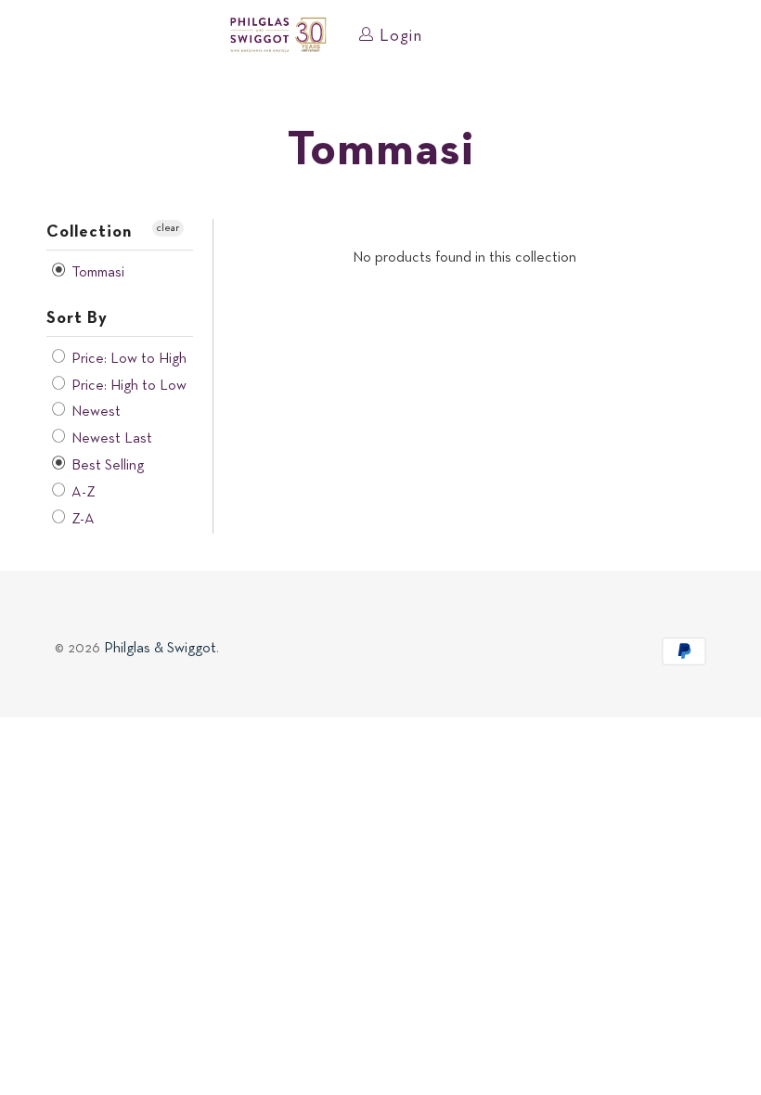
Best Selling (106, 465)
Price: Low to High (127, 359)
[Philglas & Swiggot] (278, 35)
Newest (94, 412)
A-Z (82, 492)
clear (168, 228)
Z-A (81, 519)
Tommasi (96, 272)
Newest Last (110, 439)
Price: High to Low (127, 386)
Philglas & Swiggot (160, 648)
